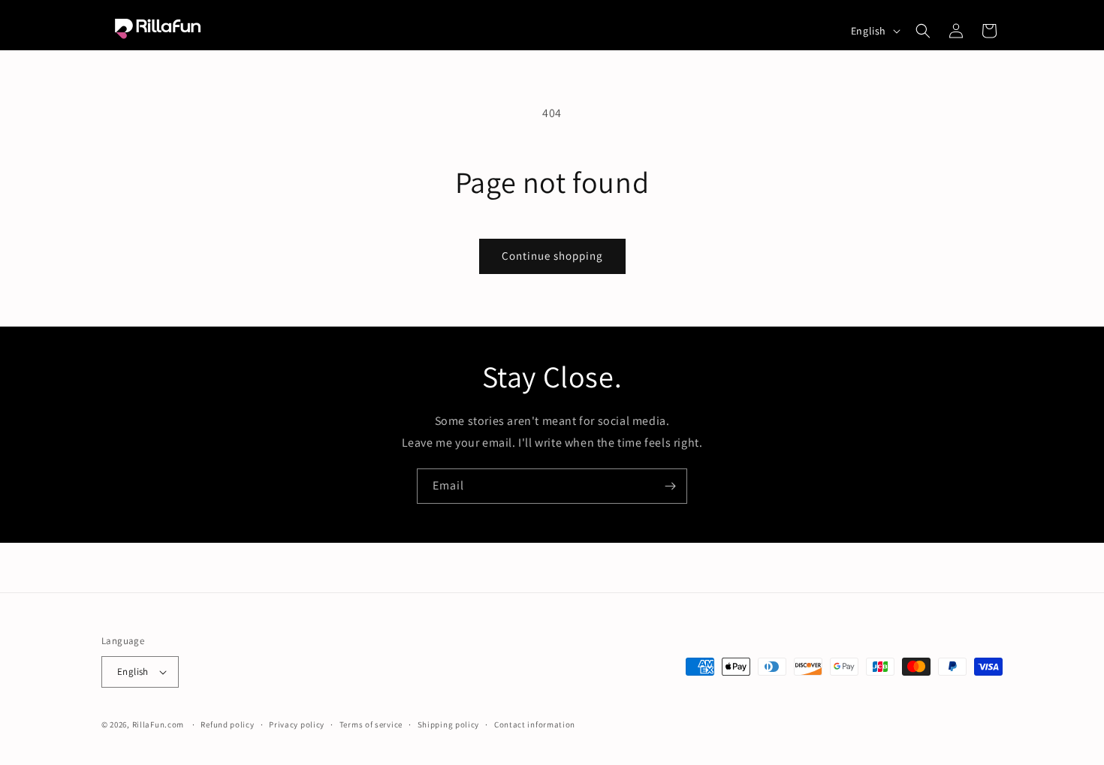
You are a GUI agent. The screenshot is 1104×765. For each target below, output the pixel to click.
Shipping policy (449, 724)
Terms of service (371, 724)
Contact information (534, 724)
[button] (923, 30)
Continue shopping (552, 255)
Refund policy (227, 724)
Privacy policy (296, 724)
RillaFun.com (158, 724)
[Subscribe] (669, 486)
